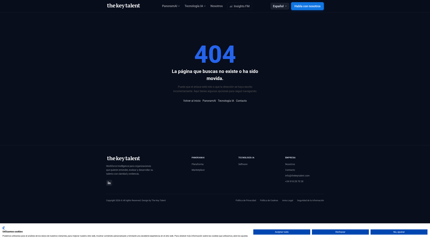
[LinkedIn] (109, 183)
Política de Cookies (269, 200)
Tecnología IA (226, 100)
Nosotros (216, 6)
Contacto (241, 100)
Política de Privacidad (246, 200)
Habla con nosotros (307, 6)
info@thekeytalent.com (297, 175)
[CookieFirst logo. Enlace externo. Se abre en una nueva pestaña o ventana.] (4, 228)
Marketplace (198, 170)
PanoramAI (209, 100)
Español (278, 6)
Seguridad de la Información (310, 200)
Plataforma (198, 164)
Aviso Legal (287, 200)
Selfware (242, 164)
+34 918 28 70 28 (294, 181)
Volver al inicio (192, 100)
